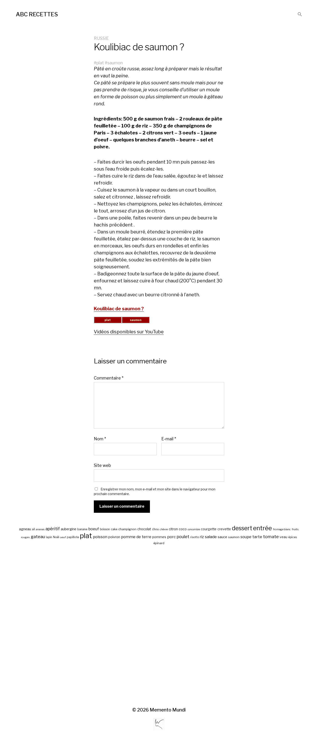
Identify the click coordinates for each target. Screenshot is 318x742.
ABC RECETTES (37, 14)
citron (173, 529)
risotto (194, 537)
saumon (115, 62)
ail (33, 529)
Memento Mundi (168, 710)
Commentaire (108, 378)
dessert (242, 528)
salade (211, 536)
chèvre (164, 529)
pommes (159, 537)
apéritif (52, 528)
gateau (38, 536)
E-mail (168, 439)
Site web (102, 465)
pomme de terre (136, 536)
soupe (245, 537)
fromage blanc (282, 529)
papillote (73, 537)
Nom (100, 439)
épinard (158, 543)
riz (202, 537)
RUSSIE (101, 38)
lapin (49, 537)
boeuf (93, 529)
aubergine (68, 529)
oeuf (63, 537)
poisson (100, 536)
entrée (262, 528)
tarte (257, 536)
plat (100, 62)
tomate (271, 536)
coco (183, 529)
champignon (127, 529)
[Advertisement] (159, 626)
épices (292, 537)
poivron (114, 537)
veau (283, 537)
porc (171, 536)
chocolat (144, 529)
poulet (183, 536)
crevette (224, 529)
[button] (300, 14)
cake (114, 529)
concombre (194, 529)
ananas (40, 529)
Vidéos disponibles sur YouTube (129, 332)
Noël (56, 537)
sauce (222, 537)
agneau (25, 529)
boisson (105, 529)
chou (155, 529)
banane (82, 529)
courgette (209, 529)
